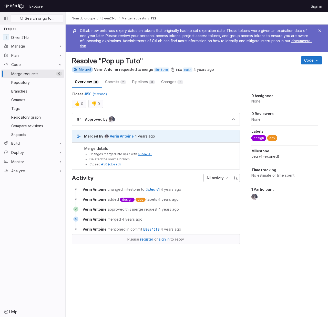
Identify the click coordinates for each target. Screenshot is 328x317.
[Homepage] (14, 6)
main (187, 70)
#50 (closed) (96, 94)
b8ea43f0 (145, 154)
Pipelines (142, 82)
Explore (36, 6)
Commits (114, 82)
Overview (86, 82)
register (146, 239)
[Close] (320, 31)
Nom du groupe (83, 18)
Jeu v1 (265, 156)
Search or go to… (39, 18)
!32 (153, 18)
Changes (171, 82)
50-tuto (161, 70)
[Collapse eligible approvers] (233, 119)
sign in (164, 239)
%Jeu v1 (153, 189)
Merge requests (134, 18)
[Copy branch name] (172, 69)
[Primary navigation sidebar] (6, 18)
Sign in (316, 6)
